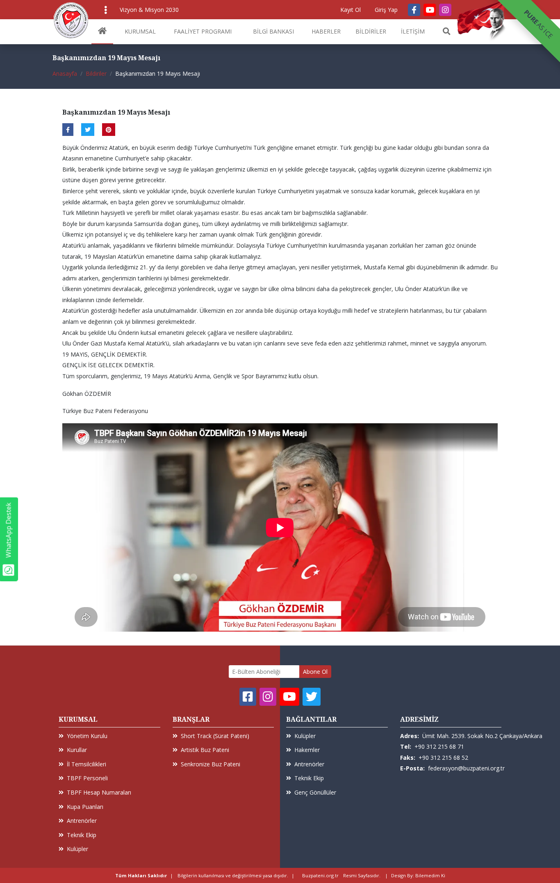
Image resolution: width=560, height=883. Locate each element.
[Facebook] (414, 10)
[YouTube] (429, 10)
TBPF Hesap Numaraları (99, 792)
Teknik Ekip (81, 835)
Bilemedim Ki (430, 875)
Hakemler (307, 750)
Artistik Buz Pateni (205, 750)
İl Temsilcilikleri (86, 764)
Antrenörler (82, 820)
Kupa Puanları (85, 807)
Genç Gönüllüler (315, 792)
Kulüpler (77, 849)
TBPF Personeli (87, 778)
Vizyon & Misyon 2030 (149, 10)
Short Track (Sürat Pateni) (215, 736)
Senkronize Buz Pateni (210, 764)
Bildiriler (96, 73)
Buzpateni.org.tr (320, 875)
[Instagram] (445, 10)
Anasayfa (64, 73)
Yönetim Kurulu (87, 736)
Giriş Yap (386, 10)
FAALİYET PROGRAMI (203, 31)
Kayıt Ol (350, 10)
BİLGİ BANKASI (273, 31)
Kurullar (77, 750)
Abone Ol (315, 671)
